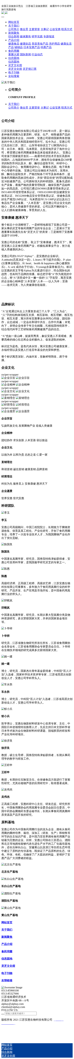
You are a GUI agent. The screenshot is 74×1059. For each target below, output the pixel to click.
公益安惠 (55, 107)
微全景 (24, 107)
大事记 (45, 107)
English (66, 9)
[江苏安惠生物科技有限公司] (37, 13)
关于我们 (13, 104)
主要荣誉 (34, 107)
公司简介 (13, 107)
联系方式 (66, 107)
